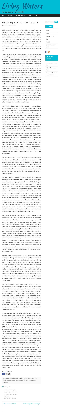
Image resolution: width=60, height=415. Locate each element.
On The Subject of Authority (31, 404)
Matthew (31, 380)
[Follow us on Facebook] (46, 52)
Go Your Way (49, 68)
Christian (5, 380)
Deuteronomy (14, 380)
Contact (37, 15)
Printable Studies (20, 15)
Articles (10, 15)
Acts (36, 378)
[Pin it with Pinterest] (12, 374)
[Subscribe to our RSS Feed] (49, 52)
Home (3, 15)
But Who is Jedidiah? (10, 404)
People (16, 378)
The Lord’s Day (49, 63)
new (34, 380)
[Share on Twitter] (6, 374)
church (8, 380)
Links (30, 15)
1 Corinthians (23, 378)
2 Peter (32, 378)
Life (13, 378)
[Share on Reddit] (9, 374)
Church (9, 378)
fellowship (25, 380)
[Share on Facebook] (3, 374)
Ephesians (20, 380)
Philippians (5, 382)
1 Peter (28, 378)
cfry (4, 25)
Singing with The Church (51, 72)
